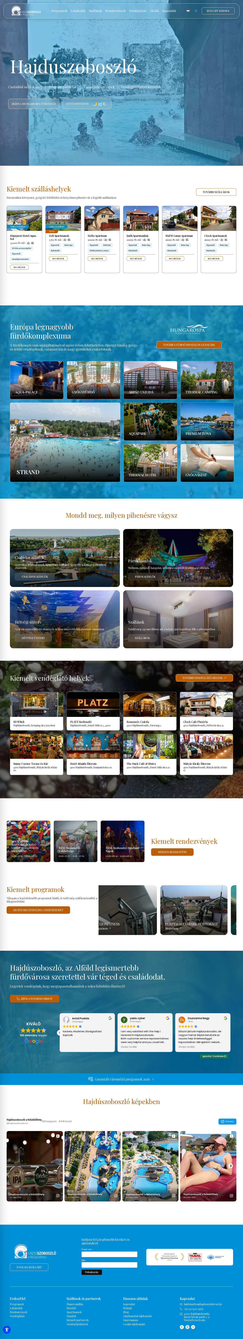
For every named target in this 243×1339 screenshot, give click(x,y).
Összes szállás (75, 1304)
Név (83, 1260)
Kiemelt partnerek (78, 1320)
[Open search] (196, 10)
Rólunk (127, 1308)
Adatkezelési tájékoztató (137, 1316)
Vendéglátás (137, 11)
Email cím (87, 1249)
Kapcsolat (169, 11)
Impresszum (130, 1320)
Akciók (154, 11)
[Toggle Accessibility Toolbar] (6, 1329)
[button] (59, 1032)
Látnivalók (78, 11)
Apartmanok (74, 1312)
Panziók (71, 1316)
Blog (126, 1312)
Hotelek (71, 1308)
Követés (230, 1121)
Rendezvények (115, 11)
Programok (59, 11)
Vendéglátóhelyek (77, 1324)
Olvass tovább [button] (71, 1047)
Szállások (95, 11)
